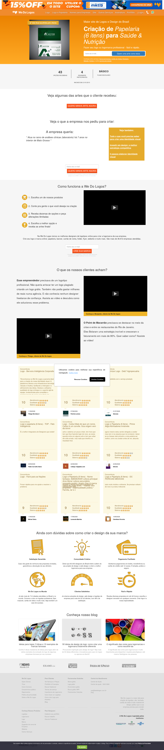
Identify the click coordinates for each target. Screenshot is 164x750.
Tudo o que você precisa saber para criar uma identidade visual (125, 138)
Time (23, 684)
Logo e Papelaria (59, 12)
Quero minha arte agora (82, 105)
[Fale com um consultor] (153, 12)
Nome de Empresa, (105, 59)
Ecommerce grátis (74, 687)
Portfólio (131, 12)
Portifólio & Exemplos (52, 684)
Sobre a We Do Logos (29, 697)
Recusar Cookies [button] (80, 379)
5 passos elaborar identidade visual (124, 155)
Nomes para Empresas (80, 12)
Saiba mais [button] (73, 373)
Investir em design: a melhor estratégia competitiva (123, 146)
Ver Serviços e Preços (52, 682)
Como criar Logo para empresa (52, 698)
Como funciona (26, 687)
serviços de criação (105, 61)
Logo (47, 12)
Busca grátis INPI (73, 689)
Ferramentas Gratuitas (75, 692)
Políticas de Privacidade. (90, 175)
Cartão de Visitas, (116, 59)
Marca (24, 722)
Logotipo (24, 714)
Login (140, 12)
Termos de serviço (51, 689)
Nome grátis (72, 682)
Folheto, (91, 61)
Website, (86, 61)
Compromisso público (29, 689)
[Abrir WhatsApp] (5, 744)
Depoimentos (26, 692)
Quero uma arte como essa (128, 53)
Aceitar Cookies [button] (97, 379)
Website (24, 729)
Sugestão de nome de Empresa (29, 725)
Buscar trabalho (50, 716)
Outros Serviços (106, 12)
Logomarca (25, 716)
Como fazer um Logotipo (53, 695)
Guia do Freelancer (51, 719)
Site (94, 12)
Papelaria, (125, 59)
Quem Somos (26, 682)
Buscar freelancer (50, 687)
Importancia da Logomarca (53, 692)
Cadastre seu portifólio (52, 714)
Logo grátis (71, 684)
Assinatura (120, 12)
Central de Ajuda (96, 682)
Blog (46, 702)
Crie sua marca (82, 250)
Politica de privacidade (29, 695)
